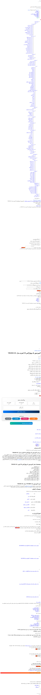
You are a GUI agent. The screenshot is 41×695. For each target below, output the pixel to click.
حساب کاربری (36, 607)
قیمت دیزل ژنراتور (35, 616)
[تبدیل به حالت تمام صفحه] (39, 693)
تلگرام (38, 298)
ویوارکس (27, 493)
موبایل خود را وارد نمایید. (37, 663)
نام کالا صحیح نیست (36, 239)
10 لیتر (28, 499)
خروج (38, 17)
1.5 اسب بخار (27, 501)
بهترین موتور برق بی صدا (34, 624)
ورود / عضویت (38, 666)
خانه (40, 201)
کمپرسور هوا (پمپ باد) (35, 201)
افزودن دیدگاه (17, 527)
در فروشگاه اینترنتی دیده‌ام (35, 283)
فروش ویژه (37, 198)
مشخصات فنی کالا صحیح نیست (34, 242)
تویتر (38, 301)
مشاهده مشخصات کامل (21, 411)
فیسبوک (37, 300)
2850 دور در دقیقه (26, 504)
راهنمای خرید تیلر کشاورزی (34, 625)
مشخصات (37, 444)
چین (28, 496)
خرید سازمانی (36, 618)
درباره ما (37, 611)
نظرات (37, 16)
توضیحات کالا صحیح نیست (35, 244)
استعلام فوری (38, 383)
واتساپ (37, 299)
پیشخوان (37, 11)
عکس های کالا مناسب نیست (35, 241)
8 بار (28, 510)
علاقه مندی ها (36, 14)
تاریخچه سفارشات (36, 608)
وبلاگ (38, 622)
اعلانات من (37, 15)
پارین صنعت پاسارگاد (28, 645)
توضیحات (37, 443)
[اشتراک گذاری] (38, 693)
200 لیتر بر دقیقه (26, 507)
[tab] (20, 443)
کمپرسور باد (19, 459)
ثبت (40, 395)
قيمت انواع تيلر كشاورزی (34, 617)
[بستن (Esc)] (37, 693)
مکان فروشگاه (38, 288)
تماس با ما (37, 610)
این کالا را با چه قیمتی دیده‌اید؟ (36, 281)
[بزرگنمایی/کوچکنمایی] (40, 693)
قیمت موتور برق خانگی (35, 615)
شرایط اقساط (36, 623)
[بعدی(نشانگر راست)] (39, 694)
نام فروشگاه (38, 286)
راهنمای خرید (36, 619)
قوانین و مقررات (36, 609)
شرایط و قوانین (38, 669)
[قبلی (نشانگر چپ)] (40, 694)
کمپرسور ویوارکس (27, 201)
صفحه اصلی (37, 685)
